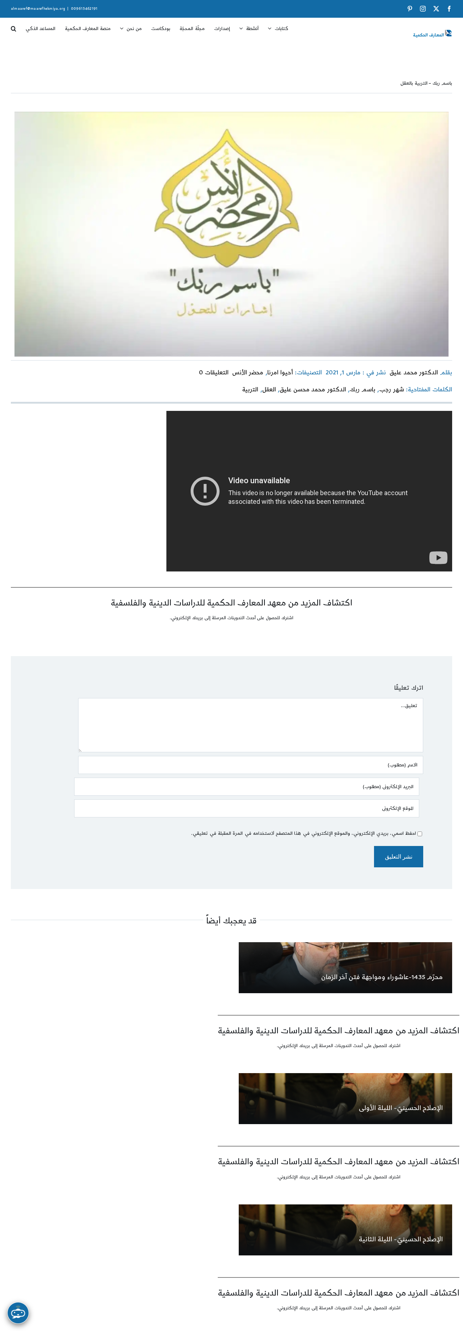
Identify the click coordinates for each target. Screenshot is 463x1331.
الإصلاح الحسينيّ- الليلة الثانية (401, 1239)
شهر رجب (391, 389)
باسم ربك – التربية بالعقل (426, 83)
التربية (250, 389)
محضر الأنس (247, 372)
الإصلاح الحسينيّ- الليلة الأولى (401, 1108)
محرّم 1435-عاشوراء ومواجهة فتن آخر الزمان (382, 977)
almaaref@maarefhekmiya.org (38, 9)
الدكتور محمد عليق (414, 372)
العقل (269, 389)
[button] (13, 26)
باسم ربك (362, 389)
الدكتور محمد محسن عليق (313, 389)
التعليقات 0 (214, 372)
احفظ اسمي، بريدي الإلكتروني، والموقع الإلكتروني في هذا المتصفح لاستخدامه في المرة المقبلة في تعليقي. (303, 833)
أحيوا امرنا (280, 372)
